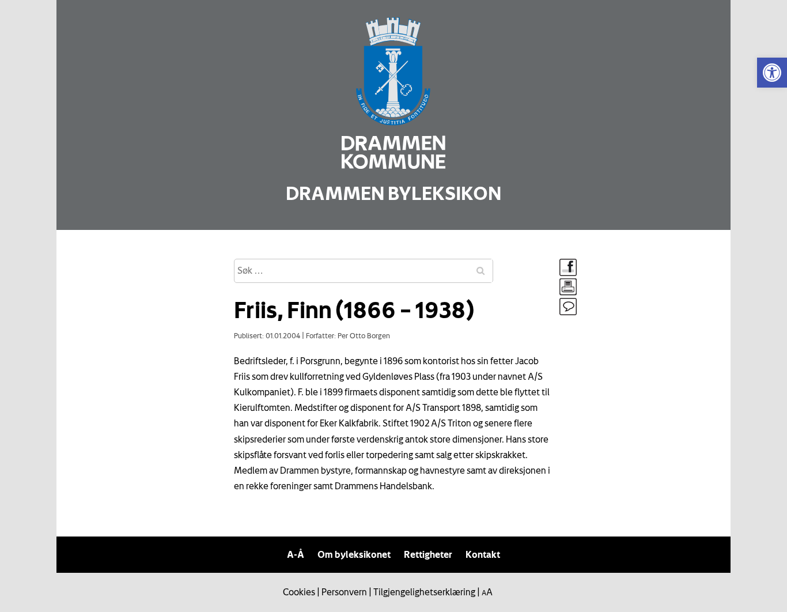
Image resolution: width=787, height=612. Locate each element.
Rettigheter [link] (428, 554)
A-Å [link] (295, 554)
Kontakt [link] (483, 554)
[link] (772, 73)
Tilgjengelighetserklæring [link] (424, 592)
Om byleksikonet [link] (354, 554)
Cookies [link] (299, 592)
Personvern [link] (344, 592)
